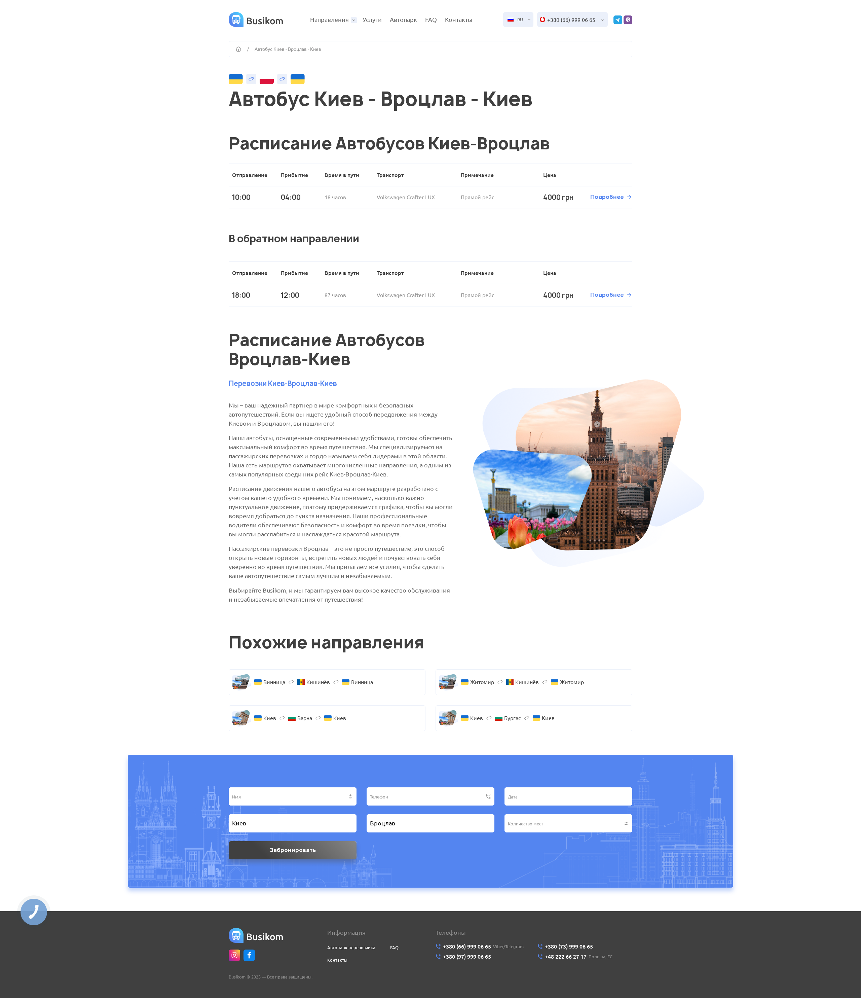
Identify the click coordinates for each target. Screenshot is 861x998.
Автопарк (403, 19)
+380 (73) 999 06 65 (569, 946)
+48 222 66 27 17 (566, 957)
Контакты (459, 19)
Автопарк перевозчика (351, 947)
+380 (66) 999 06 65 (571, 20)
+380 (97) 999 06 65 (467, 957)
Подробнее (607, 197)
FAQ (431, 19)
